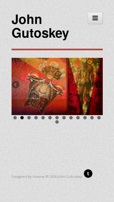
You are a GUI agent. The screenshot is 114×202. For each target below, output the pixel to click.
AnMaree (39, 177)
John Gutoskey (40, 25)
